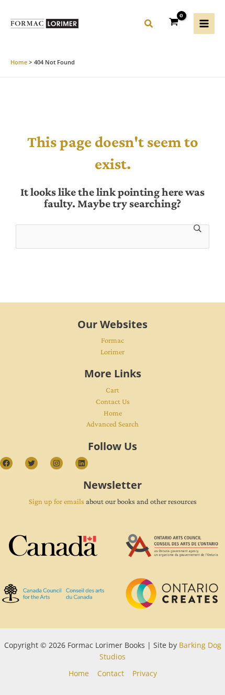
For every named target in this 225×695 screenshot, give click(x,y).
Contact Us (113, 401)
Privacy (144, 673)
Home (113, 413)
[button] (149, 25)
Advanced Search (112, 424)
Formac (112, 340)
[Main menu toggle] (204, 23)
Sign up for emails (56, 501)
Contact (110, 673)
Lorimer (112, 352)
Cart (112, 390)
